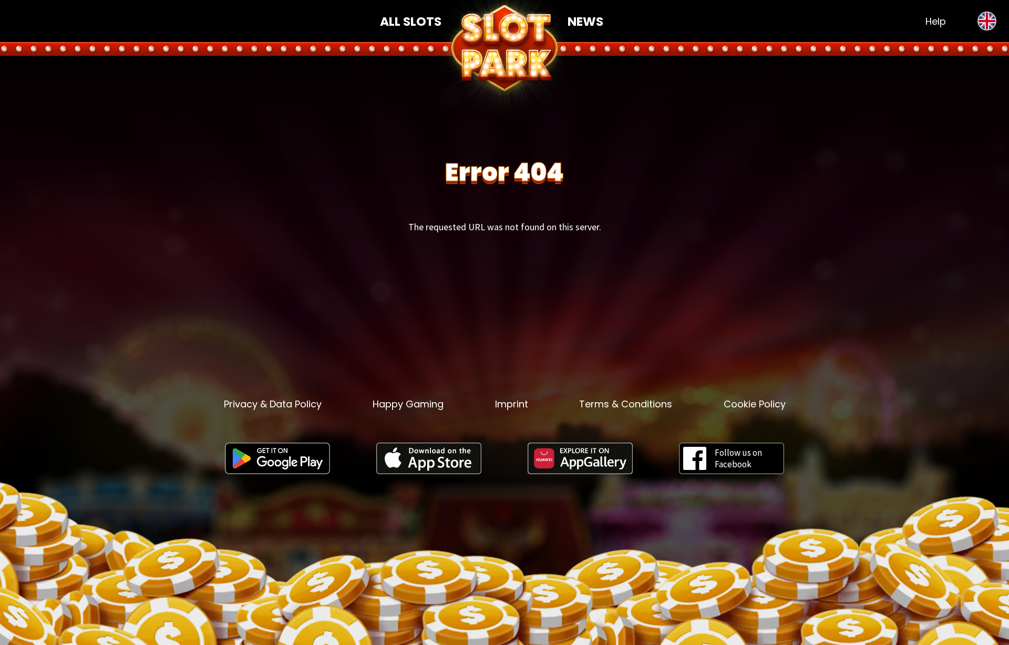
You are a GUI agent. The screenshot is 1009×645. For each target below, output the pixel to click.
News (585, 21)
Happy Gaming (408, 404)
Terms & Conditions (625, 404)
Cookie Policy (755, 404)
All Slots (410, 21)
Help (935, 21)
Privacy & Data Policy (273, 404)
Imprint (511, 404)
